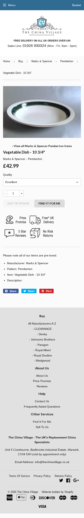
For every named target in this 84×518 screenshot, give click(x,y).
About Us (42, 375)
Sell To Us (42, 427)
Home (6, 61)
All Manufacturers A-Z (42, 323)
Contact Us (42, 401)
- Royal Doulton (42, 355)
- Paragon (42, 344)
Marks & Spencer (41, 61)
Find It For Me (49, 203)
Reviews (42, 386)
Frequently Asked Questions (42, 406)
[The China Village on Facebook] (68, 481)
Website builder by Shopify (57, 491)
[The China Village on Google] (76, 481)
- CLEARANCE (42, 328)
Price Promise (42, 381)
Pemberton (66, 61)
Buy (20, 61)
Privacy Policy (42, 476)
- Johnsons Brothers (42, 339)
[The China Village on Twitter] (61, 481)
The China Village (27, 491)
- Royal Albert (42, 350)
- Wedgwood (42, 360)
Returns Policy (63, 476)
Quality (7, 174)
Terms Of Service (19, 476)
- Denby (42, 334)
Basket (76, 5)
